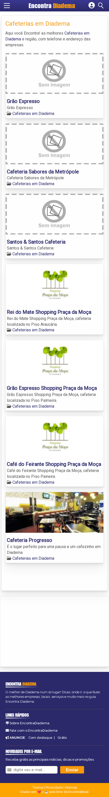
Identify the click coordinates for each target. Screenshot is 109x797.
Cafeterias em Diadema (33, 113)
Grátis (62, 738)
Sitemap (71, 787)
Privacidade (54, 787)
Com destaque (40, 738)
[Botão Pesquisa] (101, 5)
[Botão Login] (91, 5)
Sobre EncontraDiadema (29, 723)
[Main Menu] (7, 6)
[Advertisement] (42, 630)
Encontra (52, 5)
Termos (37, 787)
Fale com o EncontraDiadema (34, 730)
